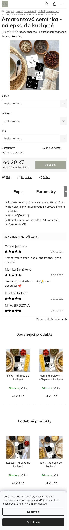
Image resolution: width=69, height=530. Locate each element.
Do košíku (50, 164)
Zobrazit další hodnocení (51, 319)
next (65, 359)
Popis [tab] (18, 191)
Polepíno (17, 36)
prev (3, 359)
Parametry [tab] (46, 191)
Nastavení (33, 511)
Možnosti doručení (12, 152)
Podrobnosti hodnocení (53, 31)
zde (44, 503)
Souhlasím (33, 522)
